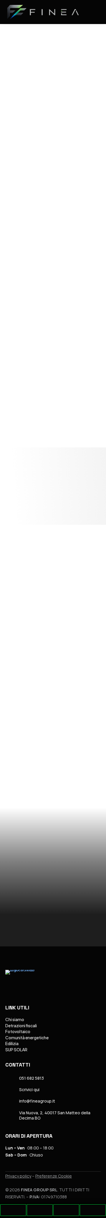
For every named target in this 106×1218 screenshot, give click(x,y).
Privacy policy (18, 1176)
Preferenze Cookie (53, 1176)
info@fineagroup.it (37, 1101)
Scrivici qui (29, 1089)
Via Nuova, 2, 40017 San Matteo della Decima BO (54, 1115)
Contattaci (29, 417)
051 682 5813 (31, 1078)
